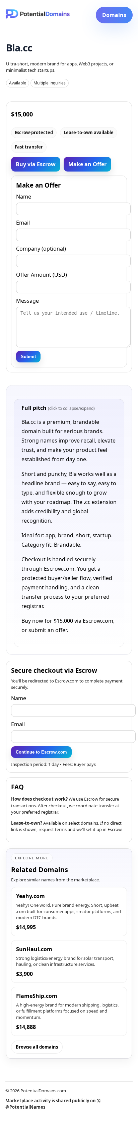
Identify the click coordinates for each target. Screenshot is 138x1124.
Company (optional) (41, 248)
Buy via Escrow (36, 164)
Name (18, 698)
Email (18, 724)
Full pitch (58, 407)
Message (27, 300)
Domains (114, 15)
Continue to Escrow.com (41, 752)
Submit (28, 356)
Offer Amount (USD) (41, 274)
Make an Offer (87, 164)
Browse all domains (37, 1047)
